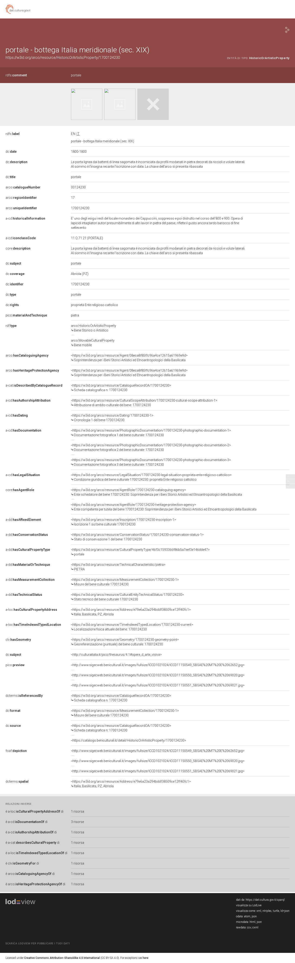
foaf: (16, 751)
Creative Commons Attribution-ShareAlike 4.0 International (62, 958)
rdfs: (16, 75)
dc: (11, 151)
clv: (18, 639)
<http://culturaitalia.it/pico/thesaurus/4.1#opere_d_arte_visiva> (116, 654)
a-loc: (31, 609)
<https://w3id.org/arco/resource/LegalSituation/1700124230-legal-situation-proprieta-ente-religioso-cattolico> (151, 477)
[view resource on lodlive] (287, 30)
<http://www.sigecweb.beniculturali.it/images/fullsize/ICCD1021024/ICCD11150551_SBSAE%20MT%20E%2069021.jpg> (158, 685)
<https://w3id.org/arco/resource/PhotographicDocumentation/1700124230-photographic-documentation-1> (151, 433)
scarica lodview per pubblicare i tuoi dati (38, 943)
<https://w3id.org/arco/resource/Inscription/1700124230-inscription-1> (123, 522)
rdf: (11, 326)
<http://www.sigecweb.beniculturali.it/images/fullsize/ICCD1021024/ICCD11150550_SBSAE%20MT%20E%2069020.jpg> (158, 675)
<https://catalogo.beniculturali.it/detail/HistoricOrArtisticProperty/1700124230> (128, 740)
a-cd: (25, 218)
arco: (23, 187)
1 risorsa (77, 811)
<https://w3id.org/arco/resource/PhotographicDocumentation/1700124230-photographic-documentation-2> (151, 447)
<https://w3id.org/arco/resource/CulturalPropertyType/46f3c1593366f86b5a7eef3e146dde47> (140, 552)
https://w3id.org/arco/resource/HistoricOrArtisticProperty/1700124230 (63, 57)
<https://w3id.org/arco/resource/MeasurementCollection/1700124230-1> (125, 582)
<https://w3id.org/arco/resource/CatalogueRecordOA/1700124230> (121, 388)
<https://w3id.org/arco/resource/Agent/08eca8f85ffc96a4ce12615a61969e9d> (129, 358)
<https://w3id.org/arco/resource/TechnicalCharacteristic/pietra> (118, 567)
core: (18, 248)
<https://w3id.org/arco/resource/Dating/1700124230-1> (112, 418)
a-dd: (23, 520)
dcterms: (24, 696)
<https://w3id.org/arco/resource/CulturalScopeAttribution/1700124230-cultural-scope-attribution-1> (144, 403)
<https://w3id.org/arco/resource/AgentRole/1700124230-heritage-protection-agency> (164, 507)
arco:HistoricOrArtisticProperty (93, 328)
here (145, 958)
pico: (26, 315)
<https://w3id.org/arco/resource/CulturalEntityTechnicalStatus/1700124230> (127, 597)
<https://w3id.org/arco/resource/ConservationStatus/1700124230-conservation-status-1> (137, 537)
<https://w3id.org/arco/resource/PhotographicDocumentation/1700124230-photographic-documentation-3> (151, 462)
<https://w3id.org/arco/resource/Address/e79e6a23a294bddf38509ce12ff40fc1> (131, 612)
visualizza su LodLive (248, 905)
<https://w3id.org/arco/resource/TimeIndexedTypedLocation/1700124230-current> (132, 627)
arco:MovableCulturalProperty (93, 343)
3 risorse (77, 822)
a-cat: (34, 385)
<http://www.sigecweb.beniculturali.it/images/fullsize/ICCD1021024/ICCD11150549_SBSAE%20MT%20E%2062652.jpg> (158, 665)
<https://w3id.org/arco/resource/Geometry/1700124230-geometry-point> (125, 642)
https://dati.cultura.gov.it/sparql (265, 899)
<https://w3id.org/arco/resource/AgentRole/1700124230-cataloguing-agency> (156, 492)
